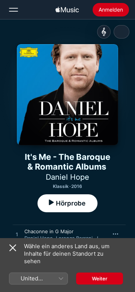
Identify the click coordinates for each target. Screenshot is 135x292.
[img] (67, 9)
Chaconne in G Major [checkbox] (49, 231)
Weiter (99, 279)
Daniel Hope (67, 177)
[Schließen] (12, 247)
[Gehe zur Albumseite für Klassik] (104, 32)
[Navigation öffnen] (13, 9)
